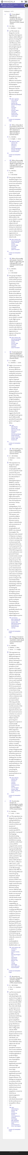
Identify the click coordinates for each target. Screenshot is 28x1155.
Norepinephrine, (15, 625)
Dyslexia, (13, 951)
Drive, (12, 620)
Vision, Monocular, (15, 966)
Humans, (13, 110)
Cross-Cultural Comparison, (14, 101)
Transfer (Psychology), (14, 963)
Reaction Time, (14, 960)
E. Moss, (17, 647)
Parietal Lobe (14, 439)
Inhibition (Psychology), (14, 1118)
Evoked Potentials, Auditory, (15, 243)
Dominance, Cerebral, (14, 146)
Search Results (10, 6)
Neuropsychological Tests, (15, 955)
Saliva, (12, 1123)
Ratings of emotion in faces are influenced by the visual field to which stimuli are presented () (17, 640)
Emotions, (13, 150)
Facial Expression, (15, 785)
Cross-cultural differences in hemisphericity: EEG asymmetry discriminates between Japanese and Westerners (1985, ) (17, 19)
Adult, (12, 99)
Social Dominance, (15, 1124)
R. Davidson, (12, 458)
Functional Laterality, (13, 108)
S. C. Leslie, (12, 813)
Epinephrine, (17, 620)
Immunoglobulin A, (15, 1116)
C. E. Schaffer (17, 649)
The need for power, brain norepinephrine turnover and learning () (16, 451)
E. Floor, (11, 987)
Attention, (16, 777)
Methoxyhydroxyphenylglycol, (18, 623)
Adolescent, (14, 141)
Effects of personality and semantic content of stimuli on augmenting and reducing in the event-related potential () (17, 164)
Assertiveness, (14, 617)
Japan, (17, 110)
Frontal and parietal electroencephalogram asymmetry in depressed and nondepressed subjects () (17, 355)
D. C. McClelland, (13, 456)
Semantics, (13, 248)
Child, (12, 947)
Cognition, (16, 99)
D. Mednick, (12, 647)
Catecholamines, (15, 1109)
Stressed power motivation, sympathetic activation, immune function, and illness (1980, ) (16, 980)
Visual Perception (15, 151)
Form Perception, (15, 787)
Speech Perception (15, 249)
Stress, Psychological (16, 1126)
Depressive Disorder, (16, 429)
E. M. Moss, (12, 26)
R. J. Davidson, (12, 28)
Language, (13, 111)
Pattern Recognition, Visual (15, 791)
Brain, (12, 619)
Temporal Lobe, (14, 114)
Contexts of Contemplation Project (14, 120)
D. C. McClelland (13, 174)
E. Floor (10, 460)
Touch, (12, 961)
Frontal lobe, (18, 437)
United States (14, 116)
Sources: (4, 6)
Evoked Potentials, (15, 435)
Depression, (14, 144)
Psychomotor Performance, (14, 958)
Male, (17, 245)
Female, (13, 106)
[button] (26, 1)
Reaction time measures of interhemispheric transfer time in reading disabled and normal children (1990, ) (16, 805)
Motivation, (16, 1120)
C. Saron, (11, 172)
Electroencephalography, (17, 104)
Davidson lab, (14, 103)
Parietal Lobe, (14, 113)
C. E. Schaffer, (12, 139)
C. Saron (19, 28)
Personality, (14, 246)
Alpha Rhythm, (14, 427)
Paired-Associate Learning (15, 627)
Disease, (13, 1111)
